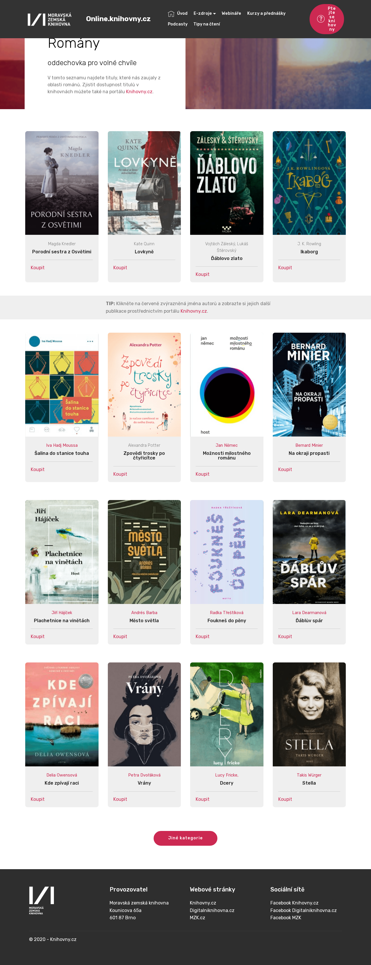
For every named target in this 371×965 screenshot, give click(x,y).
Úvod (182, 13)
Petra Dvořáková (144, 775)
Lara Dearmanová (309, 612)
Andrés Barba (144, 612)
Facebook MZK (285, 917)
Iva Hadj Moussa (62, 445)
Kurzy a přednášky (266, 13)
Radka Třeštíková (226, 612)
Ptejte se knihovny (332, 19)
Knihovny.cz (139, 91)
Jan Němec (227, 445)
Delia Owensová (61, 775)
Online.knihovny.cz (118, 19)
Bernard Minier (309, 445)
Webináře (231, 13)
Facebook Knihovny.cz (294, 903)
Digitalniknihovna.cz (212, 910)
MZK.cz (197, 917)
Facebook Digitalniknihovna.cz (303, 910)
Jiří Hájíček (62, 612)
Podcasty (178, 24)
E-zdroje (203, 13)
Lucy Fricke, (227, 775)
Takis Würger (309, 775)
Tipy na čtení (206, 24)
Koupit (38, 267)
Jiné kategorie (185, 838)
